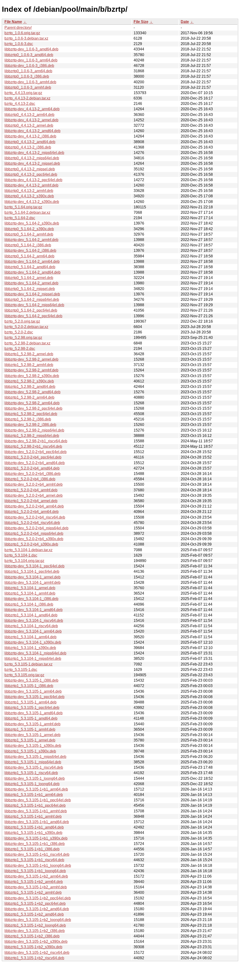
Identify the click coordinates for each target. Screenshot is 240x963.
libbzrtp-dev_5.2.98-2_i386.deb (30, 425)
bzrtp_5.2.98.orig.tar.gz (23, 338)
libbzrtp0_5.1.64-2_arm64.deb (29, 256)
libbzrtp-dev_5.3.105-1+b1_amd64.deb (36, 822)
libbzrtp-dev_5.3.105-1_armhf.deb (32, 724)
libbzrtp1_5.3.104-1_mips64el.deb (32, 659)
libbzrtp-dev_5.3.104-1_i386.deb (31, 599)
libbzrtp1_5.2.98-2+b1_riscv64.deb (33, 446)
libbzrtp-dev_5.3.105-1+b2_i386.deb (34, 931)
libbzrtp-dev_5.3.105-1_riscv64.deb (33, 767)
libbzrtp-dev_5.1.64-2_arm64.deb (32, 262)
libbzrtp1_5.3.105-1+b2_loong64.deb (35, 925)
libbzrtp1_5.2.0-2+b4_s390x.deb (31, 544)
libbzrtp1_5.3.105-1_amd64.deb (30, 718)
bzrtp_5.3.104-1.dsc (20, 555)
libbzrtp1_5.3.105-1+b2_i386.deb (32, 936)
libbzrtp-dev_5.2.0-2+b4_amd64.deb (34, 463)
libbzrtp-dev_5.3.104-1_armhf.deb (32, 583)
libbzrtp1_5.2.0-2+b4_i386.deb (29, 479)
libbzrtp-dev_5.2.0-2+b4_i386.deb (32, 474)
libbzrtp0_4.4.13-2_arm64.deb (29, 115)
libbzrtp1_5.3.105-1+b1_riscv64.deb (34, 860)
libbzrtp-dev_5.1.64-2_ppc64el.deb (33, 316)
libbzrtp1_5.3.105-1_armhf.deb (29, 729)
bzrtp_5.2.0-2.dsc (18, 332)
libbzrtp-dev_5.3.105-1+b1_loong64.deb (37, 865)
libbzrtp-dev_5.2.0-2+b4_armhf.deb (33, 484)
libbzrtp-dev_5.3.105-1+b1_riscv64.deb (36, 854)
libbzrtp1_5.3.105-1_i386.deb (28, 686)
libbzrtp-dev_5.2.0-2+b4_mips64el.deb (36, 528)
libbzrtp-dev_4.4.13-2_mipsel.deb (32, 163)
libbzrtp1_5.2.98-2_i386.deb (27, 419)
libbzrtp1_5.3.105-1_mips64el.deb (32, 762)
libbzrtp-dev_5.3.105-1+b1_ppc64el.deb (37, 800)
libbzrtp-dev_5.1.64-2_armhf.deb (31, 240)
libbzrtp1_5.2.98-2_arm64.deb (29, 397)
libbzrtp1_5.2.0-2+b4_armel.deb (30, 501)
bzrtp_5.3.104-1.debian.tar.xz (28, 550)
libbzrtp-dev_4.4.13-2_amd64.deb (32, 131)
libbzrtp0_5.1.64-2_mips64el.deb (31, 300)
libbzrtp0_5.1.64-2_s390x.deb (29, 229)
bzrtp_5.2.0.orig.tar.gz (22, 321)
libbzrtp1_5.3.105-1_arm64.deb (30, 702)
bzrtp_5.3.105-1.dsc (20, 670)
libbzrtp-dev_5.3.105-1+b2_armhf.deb (35, 887)
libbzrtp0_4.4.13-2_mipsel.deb (29, 169)
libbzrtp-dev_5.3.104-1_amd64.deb (33, 610)
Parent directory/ (18, 28)
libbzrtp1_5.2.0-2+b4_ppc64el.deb (32, 457)
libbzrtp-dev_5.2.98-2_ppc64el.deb (33, 408)
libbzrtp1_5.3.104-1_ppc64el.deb (31, 571)
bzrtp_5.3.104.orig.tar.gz (24, 561)
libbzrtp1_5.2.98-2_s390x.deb (29, 381)
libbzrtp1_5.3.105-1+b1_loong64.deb (35, 871)
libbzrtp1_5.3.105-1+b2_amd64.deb (34, 914)
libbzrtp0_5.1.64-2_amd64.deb (29, 267)
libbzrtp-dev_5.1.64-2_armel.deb (31, 283)
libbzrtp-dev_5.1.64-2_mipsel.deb (32, 294)
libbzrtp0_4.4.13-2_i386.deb (27, 147)
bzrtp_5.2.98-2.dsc (19, 349)
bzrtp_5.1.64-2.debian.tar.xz (27, 212)
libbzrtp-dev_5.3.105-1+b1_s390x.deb (36, 838)
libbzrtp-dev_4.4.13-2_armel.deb (31, 120)
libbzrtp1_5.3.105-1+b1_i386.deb (32, 849)
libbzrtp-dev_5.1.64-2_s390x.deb (31, 223)
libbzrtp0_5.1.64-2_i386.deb (27, 245)
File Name (13, 22)
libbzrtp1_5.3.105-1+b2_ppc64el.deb (35, 904)
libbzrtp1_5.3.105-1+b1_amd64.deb (34, 827)
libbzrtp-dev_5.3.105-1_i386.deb (31, 680)
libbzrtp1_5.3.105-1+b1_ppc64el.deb (35, 805)
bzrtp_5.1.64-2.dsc (19, 218)
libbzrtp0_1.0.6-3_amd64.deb (28, 55)
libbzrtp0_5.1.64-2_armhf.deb (28, 234)
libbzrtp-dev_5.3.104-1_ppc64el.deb (34, 566)
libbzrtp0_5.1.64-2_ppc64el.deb (30, 310)
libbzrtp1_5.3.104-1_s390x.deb (30, 648)
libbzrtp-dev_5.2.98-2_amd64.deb (32, 392)
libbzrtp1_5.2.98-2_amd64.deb (29, 387)
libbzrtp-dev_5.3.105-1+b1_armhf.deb (35, 811)
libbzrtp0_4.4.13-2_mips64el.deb (31, 158)
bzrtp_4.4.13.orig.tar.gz (23, 93)
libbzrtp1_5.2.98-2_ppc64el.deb (30, 414)
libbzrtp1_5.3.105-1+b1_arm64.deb (33, 795)
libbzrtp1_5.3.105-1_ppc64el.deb (31, 708)
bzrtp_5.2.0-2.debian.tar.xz (26, 327)
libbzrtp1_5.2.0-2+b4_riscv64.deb (32, 523)
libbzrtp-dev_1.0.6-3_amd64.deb (31, 49)
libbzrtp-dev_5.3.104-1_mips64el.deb (35, 653)
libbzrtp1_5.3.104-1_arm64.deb (30, 637)
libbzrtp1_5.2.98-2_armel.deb (28, 354)
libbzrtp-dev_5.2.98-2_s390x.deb (31, 376)
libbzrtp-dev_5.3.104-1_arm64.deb (33, 631)
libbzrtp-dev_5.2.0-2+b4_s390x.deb (33, 539)
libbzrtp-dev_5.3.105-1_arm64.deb (33, 691)
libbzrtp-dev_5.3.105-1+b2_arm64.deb (36, 876)
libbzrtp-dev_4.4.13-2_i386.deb (30, 136)
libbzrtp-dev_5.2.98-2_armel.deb (31, 359)
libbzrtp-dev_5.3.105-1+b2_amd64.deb (36, 909)
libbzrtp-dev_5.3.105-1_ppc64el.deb (34, 697)
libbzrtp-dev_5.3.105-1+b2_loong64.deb (37, 920)
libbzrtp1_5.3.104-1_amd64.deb (30, 615)
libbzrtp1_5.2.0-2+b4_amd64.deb (32, 468)
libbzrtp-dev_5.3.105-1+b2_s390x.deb (36, 942)
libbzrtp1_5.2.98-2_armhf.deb (28, 365)
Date (185, 22)
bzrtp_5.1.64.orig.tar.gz (23, 207)
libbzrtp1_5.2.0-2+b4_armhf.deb (30, 490)
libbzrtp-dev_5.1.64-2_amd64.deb (32, 272)
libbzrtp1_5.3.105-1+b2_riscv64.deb (34, 958)
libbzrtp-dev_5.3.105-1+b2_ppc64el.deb (37, 898)
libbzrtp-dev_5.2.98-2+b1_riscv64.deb (35, 441)
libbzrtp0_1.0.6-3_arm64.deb (28, 71)
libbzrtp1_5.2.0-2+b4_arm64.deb (31, 512)
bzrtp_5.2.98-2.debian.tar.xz (27, 343)
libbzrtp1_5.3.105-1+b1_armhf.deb (33, 816)
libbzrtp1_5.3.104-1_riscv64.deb (31, 626)
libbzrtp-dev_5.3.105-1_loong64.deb (34, 778)
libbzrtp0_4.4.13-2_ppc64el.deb (30, 174)
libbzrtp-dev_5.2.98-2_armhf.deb (31, 370)
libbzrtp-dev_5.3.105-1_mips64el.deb (35, 757)
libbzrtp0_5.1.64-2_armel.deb (28, 278)
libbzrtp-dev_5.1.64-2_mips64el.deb (34, 305)
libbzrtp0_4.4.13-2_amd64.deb (29, 142)
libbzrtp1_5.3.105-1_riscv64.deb (31, 773)
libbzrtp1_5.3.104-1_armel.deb (29, 588)
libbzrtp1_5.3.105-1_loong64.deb (32, 784)
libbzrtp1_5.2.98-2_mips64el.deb (31, 436)
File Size (141, 22)
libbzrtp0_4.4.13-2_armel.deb (28, 125)
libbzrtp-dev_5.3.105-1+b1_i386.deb (34, 844)
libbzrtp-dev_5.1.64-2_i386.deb (30, 250)
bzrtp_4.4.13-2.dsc (19, 104)
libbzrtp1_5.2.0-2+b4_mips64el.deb (33, 533)
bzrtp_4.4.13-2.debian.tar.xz (27, 98)
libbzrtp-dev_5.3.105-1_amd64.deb (33, 713)
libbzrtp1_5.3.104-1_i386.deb (28, 604)
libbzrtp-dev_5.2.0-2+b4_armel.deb (33, 495)
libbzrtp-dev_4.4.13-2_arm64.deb (32, 109)
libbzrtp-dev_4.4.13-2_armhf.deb (31, 185)
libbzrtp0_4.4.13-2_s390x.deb (29, 196)
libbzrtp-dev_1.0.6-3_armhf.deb (30, 82)
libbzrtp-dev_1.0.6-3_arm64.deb (30, 60)
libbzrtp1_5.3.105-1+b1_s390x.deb (33, 833)
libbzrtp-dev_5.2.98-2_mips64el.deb (34, 430)
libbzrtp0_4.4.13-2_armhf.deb (28, 191)
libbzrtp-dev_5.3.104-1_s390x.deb (32, 642)
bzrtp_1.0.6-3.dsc (18, 44)
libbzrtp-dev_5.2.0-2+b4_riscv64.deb (34, 517)
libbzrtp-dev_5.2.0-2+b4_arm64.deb (34, 506)
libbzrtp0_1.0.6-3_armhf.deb (27, 87)
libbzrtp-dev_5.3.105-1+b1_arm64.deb (36, 789)
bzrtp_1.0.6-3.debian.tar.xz (26, 38)
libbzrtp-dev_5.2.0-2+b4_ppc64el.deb (35, 452)
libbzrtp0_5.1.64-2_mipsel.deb (29, 289)
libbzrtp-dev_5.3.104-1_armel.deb (32, 577)
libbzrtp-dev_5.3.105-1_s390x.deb (32, 746)
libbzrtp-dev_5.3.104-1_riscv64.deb (33, 621)
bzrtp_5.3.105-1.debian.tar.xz (28, 664)
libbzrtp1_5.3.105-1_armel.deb (29, 740)
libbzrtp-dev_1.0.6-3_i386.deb (29, 66)
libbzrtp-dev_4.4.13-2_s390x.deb (31, 202)
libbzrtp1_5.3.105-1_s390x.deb (30, 751)
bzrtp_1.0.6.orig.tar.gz (22, 33)
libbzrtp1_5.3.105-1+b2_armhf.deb (33, 892)
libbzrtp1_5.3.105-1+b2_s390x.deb (33, 947)
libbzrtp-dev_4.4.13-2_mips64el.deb (34, 153)
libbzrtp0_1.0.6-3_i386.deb (26, 76)
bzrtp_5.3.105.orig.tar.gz (24, 675)
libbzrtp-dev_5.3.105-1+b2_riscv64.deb (36, 953)
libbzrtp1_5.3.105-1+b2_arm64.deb (33, 882)
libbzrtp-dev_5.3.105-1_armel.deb (32, 735)
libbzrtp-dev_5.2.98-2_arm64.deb (32, 403)
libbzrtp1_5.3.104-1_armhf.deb (29, 593)
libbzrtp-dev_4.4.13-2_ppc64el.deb (33, 180)
